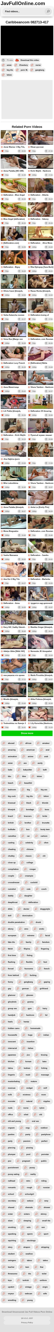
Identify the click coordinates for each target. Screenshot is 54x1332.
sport (46, 1234)
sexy (46, 1201)
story (10, 1247)
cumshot (12, 889)
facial (47, 935)
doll (9, 916)
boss (47, 809)
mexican (11, 1088)
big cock (12, 796)
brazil (10, 816)
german (25, 988)
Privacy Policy (27, 1323)
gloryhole (12, 1002)
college (29, 862)
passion (26, 1141)
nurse (38, 65)
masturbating (14, 1081)
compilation (13, 869)
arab (46, 756)
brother (28, 823)
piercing (11, 1148)
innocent (12, 1042)
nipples (46, 1101)
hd (46, 1015)
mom (43, 1095)
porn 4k (24, 70)
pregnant (26, 1161)
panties (11, 1134)
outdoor (44, 1128)
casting (11, 843)
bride (44, 816)
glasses (29, 995)
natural (29, 1101)
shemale (29, 1207)
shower (47, 1207)
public (44, 1161)
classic (28, 856)
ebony (10, 929)
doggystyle (45, 909)
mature (34, 1081)
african (28, 743)
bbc (9, 776)
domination (27, 916)
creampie (29, 876)
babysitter (27, 770)
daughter (28, 896)
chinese (29, 849)
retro (28, 1181)
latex (44, 1061)
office (10, 1114)
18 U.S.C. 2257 (27, 1318)
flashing (11, 962)
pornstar (45, 1154)
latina (10, 1068)
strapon (26, 1247)
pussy (32, 1168)
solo (29, 1227)
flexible (29, 962)
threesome (12, 1274)
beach (10, 783)
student (11, 1254)
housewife (12, 1035)
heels (10, 1022)
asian (9, 65)
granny (30, 1002)
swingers (12, 1260)
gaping (47, 982)
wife (45, 1294)
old (40, 1114)
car (28, 836)
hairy (45, 1008)
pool (28, 1154)
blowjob (11, 809)
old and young (14, 1121)
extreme (30, 935)
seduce (30, 1201)
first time (12, 955)
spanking (12, 1234)
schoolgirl (29, 1194)
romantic (12, 1187)
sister (10, 1214)
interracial (12, 1048)
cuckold (33, 882)
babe (10, 770)
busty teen (45, 829)
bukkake (11, 829)
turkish (26, 1280)
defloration (33, 902)
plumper (11, 1154)
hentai (26, 1022)
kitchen (11, 1061)
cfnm (46, 843)
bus (28, 829)
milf (45, 1088)
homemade (35, 1028)
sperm (30, 1234)
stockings (31, 1240)
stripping (45, 1247)
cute (28, 889)
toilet (44, 1274)
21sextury (23, 65)
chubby (11, 856)
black (28, 803)
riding (44, 1181)
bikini (46, 796)
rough (29, 1187)
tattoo (45, 1260)
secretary (12, 1201)
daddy (10, 896)
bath (45, 770)
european (12, 935)
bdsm (9, 75)
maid (28, 1075)
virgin (45, 1287)
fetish (10, 949)
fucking (33, 975)
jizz (28, 1055)
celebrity (29, 843)
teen (27, 1267)
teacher (11, 1267)
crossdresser (13, 882)
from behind (13, 975)
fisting (29, 955)
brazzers (28, 816)
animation (12, 756)
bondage (30, 809)
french (47, 969)
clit (44, 856)
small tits (46, 1221)
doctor (26, 909)
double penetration (16, 922)
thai (41, 1267)
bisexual (11, 803)
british (11, 823)
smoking (12, 1227)
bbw (24, 776)
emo (26, 929)
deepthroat (12, 902)
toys (10, 1280)
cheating (12, 849)
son (43, 1227)
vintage (28, 1287)
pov (9, 1161)
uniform (43, 1280)
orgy (28, 1128)
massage (45, 1075)
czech (44, 889)
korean (28, 1061)
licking (44, 1068)
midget (29, 1088)
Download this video (30, 60)
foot (45, 962)
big (28, 790)
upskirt (11, 1287)
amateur (46, 743)
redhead (11, 1181)
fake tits (11, 942)
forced (11, 969)
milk (10, 1095)
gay (9, 988)
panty (27, 1134)
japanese (12, 1055)
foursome (28, 969)
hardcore (30, 1015)
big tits (10, 70)
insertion (31, 1042)
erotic (41, 929)
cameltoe (12, 836)
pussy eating (13, 1174)
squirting (12, 1240)
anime (30, 756)
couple (11, 876)
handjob (11, 1015)
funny (10, 982)
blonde (45, 803)
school (11, 1194)
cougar (33, 869)
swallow (29, 1254)
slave (10, 1221)
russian (46, 1187)
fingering (45, 949)
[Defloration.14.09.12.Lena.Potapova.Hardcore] (40, 451)
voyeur (11, 1294)
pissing (29, 1148)
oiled (26, 1114)
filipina (27, 949)
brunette (45, 823)
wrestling (12, 1300)
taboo (29, 1260)
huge (30, 1035)
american (30, 750)
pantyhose (45, 1134)
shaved (11, 1207)
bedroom (12, 790)
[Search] (48, 11)
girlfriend (44, 988)
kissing (44, 1055)
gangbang (39, 70)
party (10, 1141)
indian (46, 1035)
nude (10, 1108)
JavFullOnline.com (23, 3)
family (28, 942)
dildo (10, 909)
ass (25, 763)
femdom (46, 942)
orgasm (11, 1128)
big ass (44, 790)
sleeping (27, 1221)
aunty (40, 763)
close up (12, 862)
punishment (13, 1168)
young (30, 1300)
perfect (44, 1141)
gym (30, 1008)
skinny (44, 1214)
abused (11, 743)
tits (29, 1274)
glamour (11, 995)
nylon (41, 1108)
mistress (26, 1095)
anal (47, 750)
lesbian (27, 1068)
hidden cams (13, 1028)
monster (11, 1101)
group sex (12, 1008)
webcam (28, 1294)
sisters (27, 1214)
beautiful (28, 783)
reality (33, 1174)
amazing (12, 750)
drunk (38, 922)
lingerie (11, 1075)
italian (30, 1048)
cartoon (44, 836)
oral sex (35, 1121)
